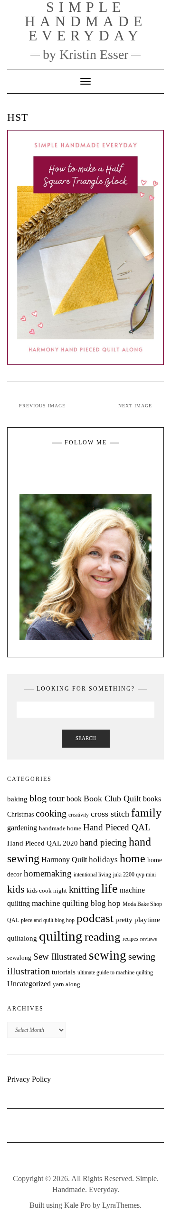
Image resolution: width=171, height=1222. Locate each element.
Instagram (68, 465)
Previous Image (42, 405)
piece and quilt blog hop (48, 920)
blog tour (47, 798)
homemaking (48, 873)
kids (16, 889)
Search (86, 738)
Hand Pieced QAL (117, 827)
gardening (22, 828)
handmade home (60, 828)
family (146, 813)
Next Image (135, 405)
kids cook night (47, 890)
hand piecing (103, 842)
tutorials (64, 972)
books (152, 798)
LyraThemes (121, 1205)
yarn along (66, 984)
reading (103, 936)
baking (17, 799)
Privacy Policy (29, 1079)
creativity (78, 815)
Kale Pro (77, 1205)
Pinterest (103, 465)
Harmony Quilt (64, 860)
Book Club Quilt (112, 798)
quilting (61, 935)
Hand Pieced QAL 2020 (42, 843)
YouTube (91, 465)
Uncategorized (29, 983)
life (109, 888)
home (132, 858)
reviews (148, 939)
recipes (130, 938)
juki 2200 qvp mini (134, 874)
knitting (84, 890)
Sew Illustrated (60, 957)
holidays (103, 859)
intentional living (92, 874)
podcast (95, 917)
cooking (51, 813)
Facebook (80, 465)
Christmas (20, 814)
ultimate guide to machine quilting (115, 972)
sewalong (19, 957)
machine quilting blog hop (76, 903)
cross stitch (110, 813)
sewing (107, 955)
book (74, 799)
